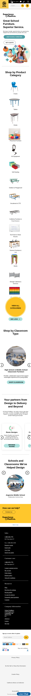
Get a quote (16, 1)
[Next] (27, 473)
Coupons (7, 599)
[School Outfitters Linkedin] (8, 650)
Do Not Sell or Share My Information (15, 666)
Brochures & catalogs (10, 590)
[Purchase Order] (20, 644)
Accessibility (15, 691)
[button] (22, 650)
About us (7, 618)
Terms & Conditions (10, 578)
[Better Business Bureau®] (28, 650)
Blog (6, 587)
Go (26, 637)
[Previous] (4, 473)
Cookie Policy (15, 674)
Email (7, 547)
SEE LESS (14, 319)
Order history (8, 573)
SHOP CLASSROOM (16, 382)
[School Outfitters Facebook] (3, 650)
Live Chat (7, 550)
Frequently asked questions (12, 597)
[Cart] (27, 6)
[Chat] (21, 1)
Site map (7, 623)
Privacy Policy (15, 657)
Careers (7, 621)
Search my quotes (9, 552)
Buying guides (8, 592)
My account (8, 570)
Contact (11, 568)
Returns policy (8, 575)
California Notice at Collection (15, 682)
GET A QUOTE (10, 42)
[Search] (22, 6)
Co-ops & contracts (10, 595)
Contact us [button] (8, 512)
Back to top (15, 525)
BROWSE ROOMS (11, 445)
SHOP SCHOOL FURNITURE (14, 37)
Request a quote (9, 545)
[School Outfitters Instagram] (6, 650)
